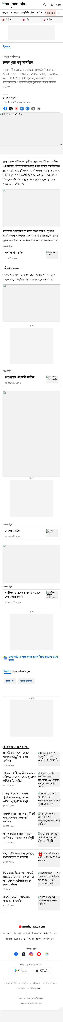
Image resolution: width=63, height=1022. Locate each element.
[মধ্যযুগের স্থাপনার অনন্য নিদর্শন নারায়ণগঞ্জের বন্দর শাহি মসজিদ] (49, 820)
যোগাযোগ (22, 988)
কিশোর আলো (24, 933)
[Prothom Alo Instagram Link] (32, 955)
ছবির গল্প (9, 681)
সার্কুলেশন (37, 983)
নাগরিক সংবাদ (9, 933)
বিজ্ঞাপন (25, 983)
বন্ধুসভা (9, 939)
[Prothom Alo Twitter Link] (25, 955)
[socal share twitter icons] (11, 110)
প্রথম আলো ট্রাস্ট (50, 933)
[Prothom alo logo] (31, 927)
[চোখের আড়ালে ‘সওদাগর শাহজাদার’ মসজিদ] (49, 903)
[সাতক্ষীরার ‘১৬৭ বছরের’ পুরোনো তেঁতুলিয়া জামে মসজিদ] (49, 759)
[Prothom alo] (14, 5)
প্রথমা (38, 939)
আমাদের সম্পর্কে (10, 983)
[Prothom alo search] (44, 4)
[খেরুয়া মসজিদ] (52, 533)
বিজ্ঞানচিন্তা (37, 933)
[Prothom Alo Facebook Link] (17, 955)
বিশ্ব (32, 13)
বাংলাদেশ (15, 13)
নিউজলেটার (35, 988)
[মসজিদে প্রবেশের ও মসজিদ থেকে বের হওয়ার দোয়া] (52, 595)
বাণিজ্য (40, 13)
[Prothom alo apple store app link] (42, 971)
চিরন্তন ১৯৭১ (19, 939)
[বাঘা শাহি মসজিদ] (52, 255)
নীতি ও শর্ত (50, 983)
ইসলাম (6, 46)
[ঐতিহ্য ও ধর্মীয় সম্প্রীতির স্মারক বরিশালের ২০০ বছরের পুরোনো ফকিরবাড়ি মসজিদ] (49, 779)
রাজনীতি (25, 13)
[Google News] (46, 955)
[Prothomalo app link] (21, 971)
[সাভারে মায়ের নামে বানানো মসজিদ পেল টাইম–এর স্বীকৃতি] (49, 839)
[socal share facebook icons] (5, 110)
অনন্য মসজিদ (26, 681)
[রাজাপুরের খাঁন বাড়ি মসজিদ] (52, 379)
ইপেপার (30, 939)
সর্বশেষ (5, 13)
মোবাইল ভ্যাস (49, 939)
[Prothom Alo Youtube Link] (40, 955)
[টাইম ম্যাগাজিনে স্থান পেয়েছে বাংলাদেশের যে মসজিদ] (49, 859)
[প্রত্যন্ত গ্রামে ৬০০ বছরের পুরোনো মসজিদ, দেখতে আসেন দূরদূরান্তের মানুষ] (49, 800)
